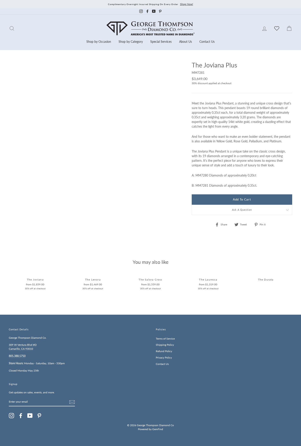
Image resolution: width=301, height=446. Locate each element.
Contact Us (207, 41)
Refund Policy (164, 351)
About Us (185, 41)
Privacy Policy (164, 357)
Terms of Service (165, 338)
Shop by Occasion (98, 41)
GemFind (157, 429)
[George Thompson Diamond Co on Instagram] (11, 415)
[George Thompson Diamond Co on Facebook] (20, 415)
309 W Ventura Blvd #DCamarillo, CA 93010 (23, 346)
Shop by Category (131, 41)
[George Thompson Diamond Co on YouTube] (30, 415)
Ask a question (242, 209)
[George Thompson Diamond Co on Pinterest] (39, 415)
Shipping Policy (165, 344)
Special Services (161, 41)
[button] (287, 74)
